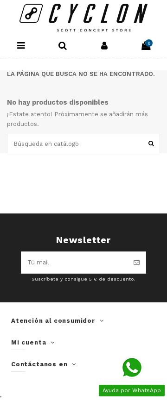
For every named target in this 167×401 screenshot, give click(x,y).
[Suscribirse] (137, 262)
